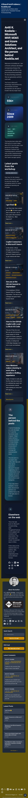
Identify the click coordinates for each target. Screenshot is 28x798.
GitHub (7, 317)
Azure (9, 129)
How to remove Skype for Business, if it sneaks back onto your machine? (13, 662)
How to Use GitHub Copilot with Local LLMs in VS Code (13, 324)
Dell (13, 361)
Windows (8, 361)
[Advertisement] (14, 768)
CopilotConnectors (11, 237)
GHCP (17, 315)
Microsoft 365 (11, 133)
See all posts (9, 399)
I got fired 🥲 (11, 205)
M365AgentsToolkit (11, 277)
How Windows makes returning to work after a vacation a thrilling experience (13, 370)
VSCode (13, 317)
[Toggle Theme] (25, 795)
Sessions (8, 272)
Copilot (8, 275)
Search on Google (14, 638)
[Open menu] (25, 20)
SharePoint (10, 131)
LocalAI (19, 317)
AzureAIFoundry (10, 315)
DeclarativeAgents (17, 275)
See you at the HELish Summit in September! (13, 284)
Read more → (9, 223)
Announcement (16, 272)
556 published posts (11, 173)
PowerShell (10, 135)
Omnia (15, 200)
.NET (14, 129)
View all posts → (14, 750)
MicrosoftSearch (10, 235)
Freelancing (9, 200)
